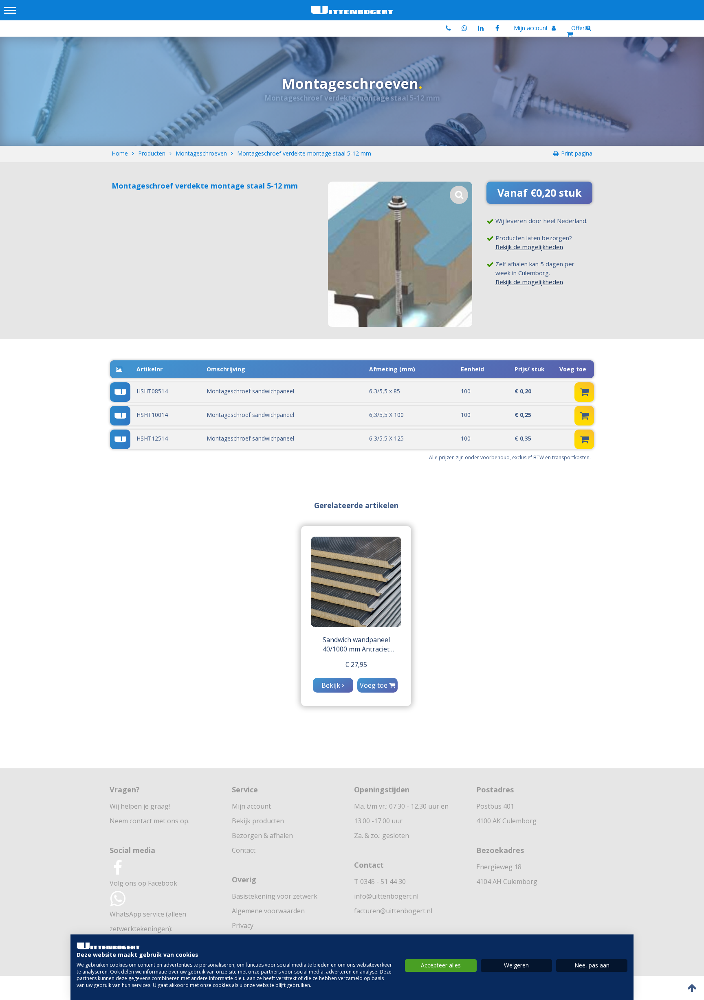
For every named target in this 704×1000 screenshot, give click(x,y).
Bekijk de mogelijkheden (529, 247)
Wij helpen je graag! (140, 806)
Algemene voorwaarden (268, 910)
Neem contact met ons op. (149, 820)
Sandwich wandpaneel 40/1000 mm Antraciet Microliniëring (356, 644)
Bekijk (331, 685)
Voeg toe (374, 685)
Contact (243, 850)
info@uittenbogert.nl (386, 896)
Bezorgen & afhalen (262, 835)
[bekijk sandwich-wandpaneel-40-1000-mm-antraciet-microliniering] (356, 582)
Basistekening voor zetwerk (274, 896)
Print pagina (576, 153)
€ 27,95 (356, 664)
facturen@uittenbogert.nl (393, 910)
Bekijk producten (258, 820)
